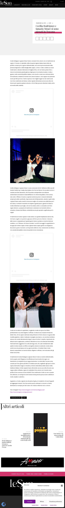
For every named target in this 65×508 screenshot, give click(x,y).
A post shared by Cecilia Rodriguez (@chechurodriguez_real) (31, 135)
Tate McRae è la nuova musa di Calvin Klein (58, 435)
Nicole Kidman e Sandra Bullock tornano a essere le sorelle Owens (7, 444)
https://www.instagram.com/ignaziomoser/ (21, 392)
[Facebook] (54, 1)
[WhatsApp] (48, 38)
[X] (40, 38)
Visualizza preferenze (55, 501)
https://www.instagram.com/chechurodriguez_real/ (32, 390)
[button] (62, 485)
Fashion (28, 431)
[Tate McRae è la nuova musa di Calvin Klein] (57, 423)
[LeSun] (6, 3)
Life (50, 23)
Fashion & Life (41, 23)
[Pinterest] (44, 38)
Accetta (29, 501)
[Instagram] (56, 1)
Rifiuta (42, 501)
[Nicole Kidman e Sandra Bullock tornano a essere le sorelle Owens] (8, 427)
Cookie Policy (35, 505)
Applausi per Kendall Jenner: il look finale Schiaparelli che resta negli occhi (26, 437)
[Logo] (21, 484)
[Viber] (51, 38)
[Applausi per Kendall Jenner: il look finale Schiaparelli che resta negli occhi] (24, 423)
